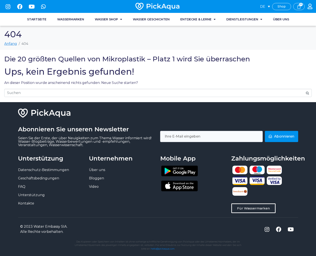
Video (94, 187)
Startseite (36, 19)
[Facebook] (19, 6)
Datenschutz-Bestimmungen (43, 170)
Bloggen (96, 178)
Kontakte (26, 203)
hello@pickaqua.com (163, 248)
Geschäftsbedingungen (38, 178)
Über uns (281, 19)
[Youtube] (31, 6)
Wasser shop (106, 19)
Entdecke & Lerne (196, 19)
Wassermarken (70, 19)
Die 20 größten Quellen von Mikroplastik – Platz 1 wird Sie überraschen (127, 59)
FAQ (21, 187)
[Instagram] (8, 6)
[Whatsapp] (43, 6)
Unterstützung (31, 195)
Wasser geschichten (151, 19)
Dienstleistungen (242, 19)
